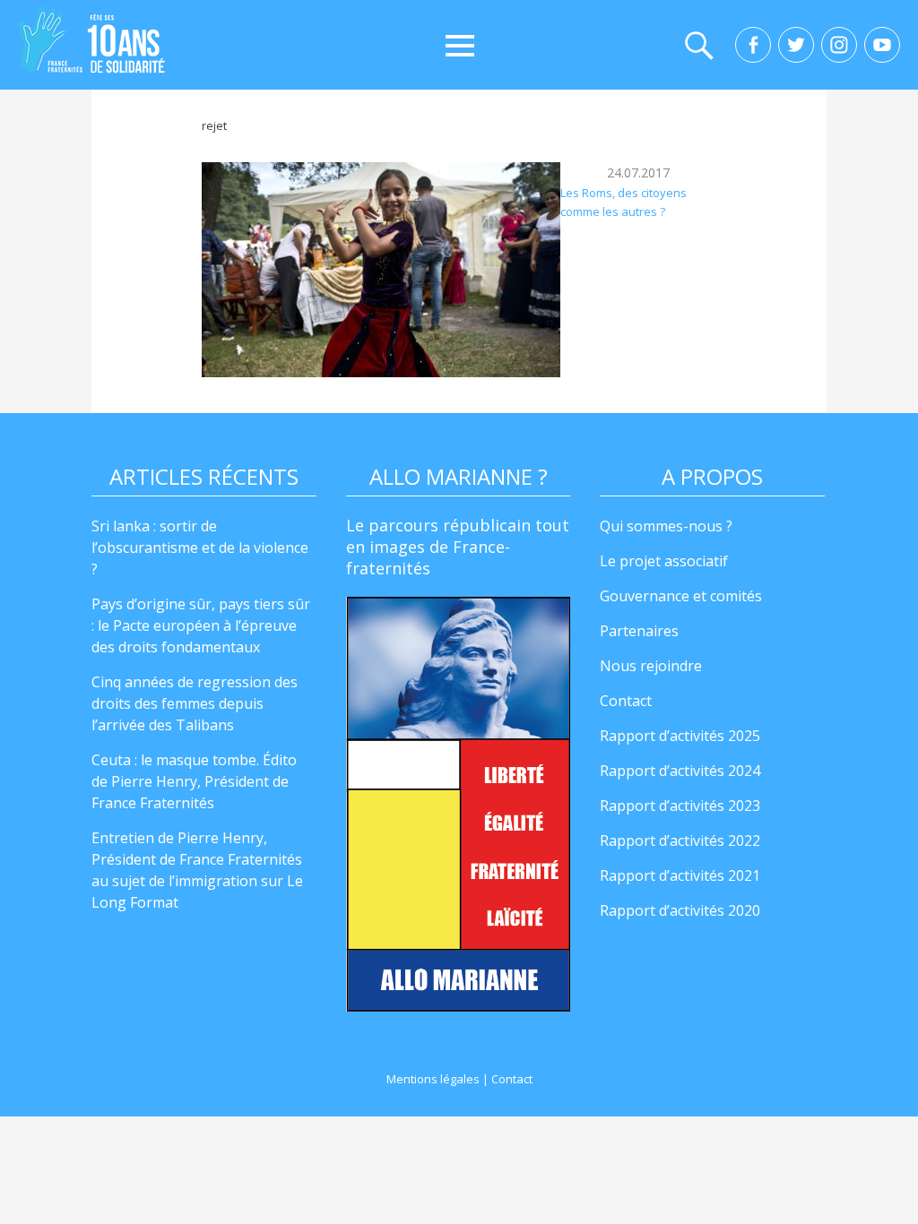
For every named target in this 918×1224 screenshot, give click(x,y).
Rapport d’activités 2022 (680, 840)
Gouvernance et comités (681, 596)
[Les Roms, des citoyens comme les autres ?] (381, 269)
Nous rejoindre (651, 666)
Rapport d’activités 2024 (680, 770)
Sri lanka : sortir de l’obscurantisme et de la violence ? (199, 547)
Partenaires (639, 631)
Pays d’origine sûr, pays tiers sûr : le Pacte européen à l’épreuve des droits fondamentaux (200, 625)
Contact (626, 701)
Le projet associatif (664, 561)
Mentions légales (433, 1079)
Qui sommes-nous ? (666, 526)
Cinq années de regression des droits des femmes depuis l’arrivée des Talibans (194, 703)
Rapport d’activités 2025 (680, 736)
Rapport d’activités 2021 (680, 875)
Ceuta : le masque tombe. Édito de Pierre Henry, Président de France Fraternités (194, 781)
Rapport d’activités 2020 (680, 910)
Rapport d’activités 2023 (680, 805)
